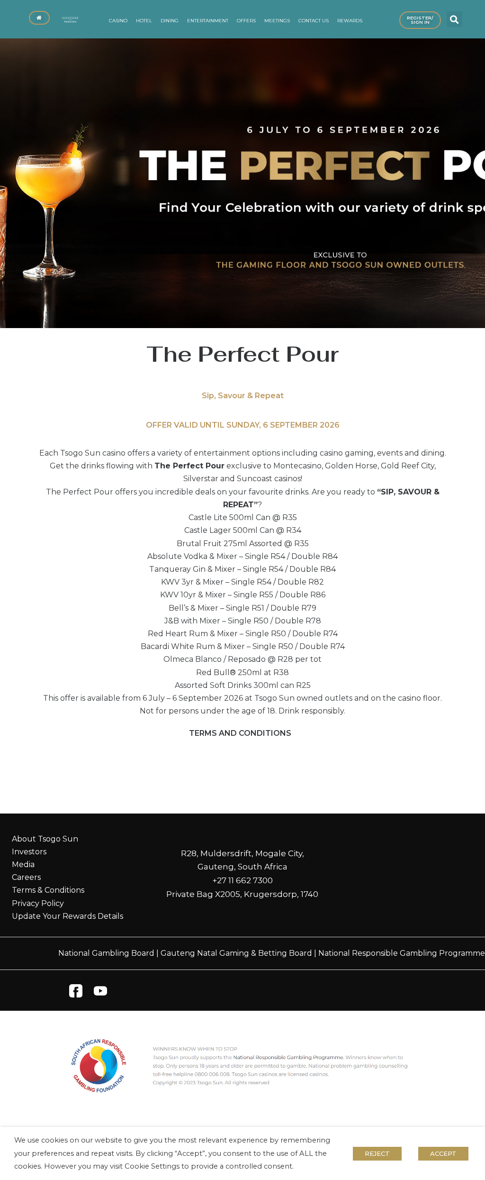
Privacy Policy (38, 903)
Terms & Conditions (48, 890)
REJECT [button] (377, 1153)
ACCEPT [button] (443, 1153)
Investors (29, 851)
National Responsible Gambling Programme (401, 953)
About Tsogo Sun (45, 838)
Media (23, 864)
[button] (454, 19)
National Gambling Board (106, 953)
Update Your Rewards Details (67, 916)
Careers (26, 877)
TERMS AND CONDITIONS (240, 733)
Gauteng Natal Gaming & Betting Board (236, 953)
